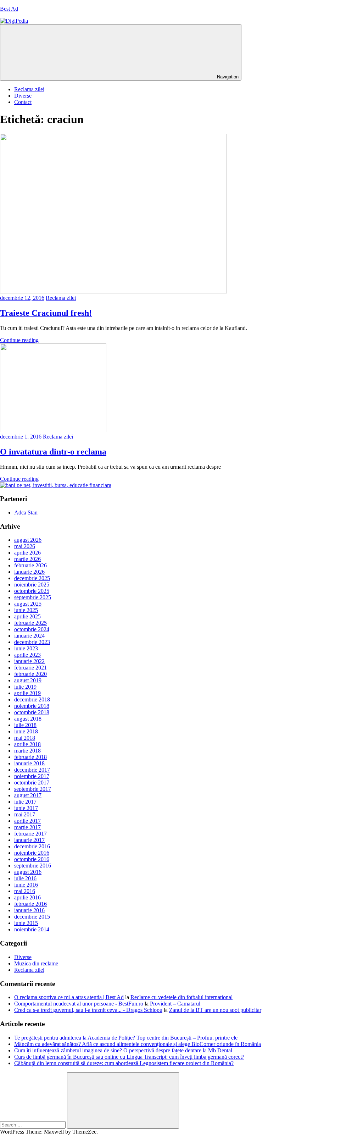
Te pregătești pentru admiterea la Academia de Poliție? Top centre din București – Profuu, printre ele (126, 1038)
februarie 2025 (30, 623)
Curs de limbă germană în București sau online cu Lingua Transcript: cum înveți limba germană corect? (129, 1057)
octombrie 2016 (31, 859)
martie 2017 (27, 827)
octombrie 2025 (31, 591)
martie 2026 (27, 559)
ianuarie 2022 (29, 661)
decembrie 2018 (32, 699)
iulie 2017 (25, 802)
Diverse (23, 96)
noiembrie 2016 (31, 853)
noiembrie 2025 (31, 585)
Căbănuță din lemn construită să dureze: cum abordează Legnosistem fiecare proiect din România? (124, 1063)
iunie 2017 (26, 808)
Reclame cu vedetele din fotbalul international (181, 997)
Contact (23, 102)
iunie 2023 (26, 648)
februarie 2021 (30, 668)
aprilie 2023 (27, 655)
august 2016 (27, 872)
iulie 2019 (25, 687)
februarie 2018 (30, 757)
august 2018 (27, 719)
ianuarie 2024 (29, 636)
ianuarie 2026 (29, 572)
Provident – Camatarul (175, 1004)
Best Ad (9, 9)
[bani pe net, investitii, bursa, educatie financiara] (55, 485)
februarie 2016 (30, 904)
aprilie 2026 (27, 553)
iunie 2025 (26, 610)
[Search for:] (33, 1125)
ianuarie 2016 (29, 910)
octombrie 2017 (31, 782)
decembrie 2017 (32, 770)
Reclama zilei (29, 89)
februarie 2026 (30, 565)
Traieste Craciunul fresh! (46, 313)
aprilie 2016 (27, 897)
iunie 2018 (26, 731)
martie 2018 (27, 751)
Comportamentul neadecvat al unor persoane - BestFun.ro (78, 1004)
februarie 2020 (30, 674)
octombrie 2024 (31, 629)
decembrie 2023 (32, 642)
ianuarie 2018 (29, 763)
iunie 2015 (26, 923)
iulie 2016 (25, 878)
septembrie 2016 (32, 866)
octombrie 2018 (31, 712)
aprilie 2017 (27, 821)
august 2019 (27, 680)
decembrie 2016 (32, 846)
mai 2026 (24, 546)
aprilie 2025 (27, 616)
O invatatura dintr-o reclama (53, 451)
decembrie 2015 (32, 917)
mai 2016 (24, 891)
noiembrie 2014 (31, 929)
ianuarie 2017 (29, 840)
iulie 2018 (25, 725)
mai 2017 (24, 814)
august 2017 (27, 795)
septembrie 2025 (32, 597)
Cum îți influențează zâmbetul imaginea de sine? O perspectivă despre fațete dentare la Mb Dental (123, 1050)
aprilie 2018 (27, 744)
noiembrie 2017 (31, 776)
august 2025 (27, 604)
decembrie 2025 (32, 578)
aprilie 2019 (27, 693)
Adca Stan (26, 512)
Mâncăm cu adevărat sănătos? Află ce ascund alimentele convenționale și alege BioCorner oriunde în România (137, 1044)
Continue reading (19, 340)
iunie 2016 (26, 885)
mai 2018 (24, 738)
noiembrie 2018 (31, 706)
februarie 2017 (30, 834)
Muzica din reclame (36, 963)
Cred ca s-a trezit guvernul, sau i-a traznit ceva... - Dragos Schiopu (88, 1010)
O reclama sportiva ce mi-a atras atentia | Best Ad (69, 997)
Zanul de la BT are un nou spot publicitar (215, 1010)
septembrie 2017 (32, 789)
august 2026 (27, 540)
